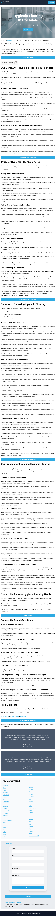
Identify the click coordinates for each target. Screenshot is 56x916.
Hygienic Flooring (11, 40)
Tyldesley (31, 796)
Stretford (31, 787)
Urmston (31, 789)
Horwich (31, 812)
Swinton (5, 822)
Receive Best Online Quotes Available (28, 299)
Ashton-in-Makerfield (34, 835)
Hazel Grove (32, 815)
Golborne (31, 831)
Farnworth (5, 824)
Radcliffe (5, 808)
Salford (4, 827)
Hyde (4, 836)
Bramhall (31, 819)
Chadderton (23, 716)
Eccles (30, 785)
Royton (12, 716)
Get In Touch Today (28, 57)
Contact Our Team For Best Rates (28, 157)
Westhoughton (32, 808)
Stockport (31, 791)
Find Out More (28, 615)
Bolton (4, 831)
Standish (31, 833)
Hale (30, 824)
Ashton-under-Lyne (7, 811)
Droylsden (5, 813)
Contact (52, 2)
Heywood (3, 716)
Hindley (31, 826)
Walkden (5, 834)
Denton (4, 829)
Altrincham (31, 822)
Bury (4, 799)
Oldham (5, 797)
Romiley (31, 794)
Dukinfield (5, 818)
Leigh (30, 817)
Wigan (30, 829)
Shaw (7, 716)
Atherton (31, 801)
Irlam (30, 803)
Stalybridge (6, 815)
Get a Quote (27, 29)
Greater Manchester (8, 820)
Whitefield (5, 804)
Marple (30, 805)
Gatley (30, 810)
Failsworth (5, 806)
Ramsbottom (6, 801)
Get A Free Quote (28, 774)
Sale (30, 798)
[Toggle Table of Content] (15, 62)
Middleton (16, 716)
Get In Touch (28, 896)
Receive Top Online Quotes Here (28, 459)
